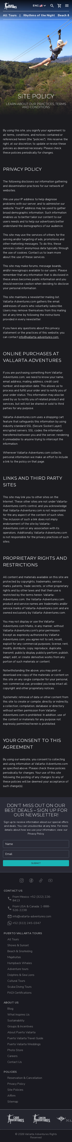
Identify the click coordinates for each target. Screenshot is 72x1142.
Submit (36, 863)
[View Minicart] (59, 6)
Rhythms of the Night (39, 15)
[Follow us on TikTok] (41, 880)
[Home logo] (10, 6)
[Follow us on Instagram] (21, 880)
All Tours (10, 15)
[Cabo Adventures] (16, 1119)
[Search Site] (52, 5)
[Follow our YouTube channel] (50, 880)
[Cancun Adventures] (42, 1119)
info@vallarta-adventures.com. (39, 337)
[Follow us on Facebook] (31, 880)
